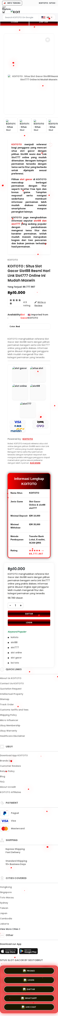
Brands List (6, 760)
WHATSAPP (31, 997)
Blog (2, 776)
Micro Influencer (9, 720)
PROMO (31, 970)
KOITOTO (16, 144)
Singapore (6, 892)
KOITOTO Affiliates (10, 792)
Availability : (14, 316)
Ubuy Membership (10, 725)
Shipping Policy (8, 715)
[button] (47, 39)
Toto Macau (7, 897)
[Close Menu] (3, 13)
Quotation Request (10, 688)
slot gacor (26, 179)
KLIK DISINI (35, 463)
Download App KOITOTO (14, 755)
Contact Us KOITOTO (12, 683)
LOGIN (14, 21)
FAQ (2, 781)
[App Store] (9, 952)
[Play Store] (28, 952)
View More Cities (9, 929)
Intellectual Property (11, 694)
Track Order (7, 704)
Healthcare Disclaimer (12, 736)
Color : (15, 326)
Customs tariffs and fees (14, 709)
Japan (3, 913)
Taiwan (4, 908)
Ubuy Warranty (8, 730)
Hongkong (6, 887)
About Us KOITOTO (10, 678)
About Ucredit (8, 786)
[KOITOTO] (15, 12)
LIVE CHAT (31, 1006)
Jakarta (4, 923)
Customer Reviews (10, 765)
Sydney (4, 902)
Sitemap (4, 699)
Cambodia (6, 918)
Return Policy (7, 771)
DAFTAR (29, 613)
